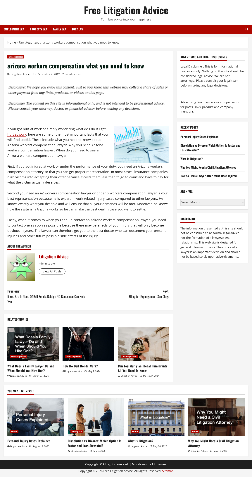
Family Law (59, 29)
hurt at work (16, 134)
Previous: (46, 296)
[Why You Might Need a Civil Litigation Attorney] (216, 417)
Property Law (38, 29)
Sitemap (168, 471)
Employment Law (14, 29)
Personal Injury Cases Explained (199, 136)
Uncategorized (15, 56)
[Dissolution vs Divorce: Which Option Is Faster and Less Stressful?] (96, 417)
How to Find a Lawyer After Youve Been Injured (208, 176)
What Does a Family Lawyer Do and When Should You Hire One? (30, 368)
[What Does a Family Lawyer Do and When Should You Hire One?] (33, 344)
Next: (149, 294)
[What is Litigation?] (156, 417)
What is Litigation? (191, 158)
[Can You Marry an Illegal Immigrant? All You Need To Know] (143, 344)
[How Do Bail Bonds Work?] (88, 344)
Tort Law (77, 29)
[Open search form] (247, 29)
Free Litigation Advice (126, 10)
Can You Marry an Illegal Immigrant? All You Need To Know (143, 368)
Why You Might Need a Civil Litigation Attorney (208, 167)
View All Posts (52, 271)
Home (14, 431)
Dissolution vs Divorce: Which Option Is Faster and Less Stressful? (95, 443)
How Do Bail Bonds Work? (80, 366)
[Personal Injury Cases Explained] (35, 417)
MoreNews (139, 464)
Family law (77, 431)
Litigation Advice (21, 74)
